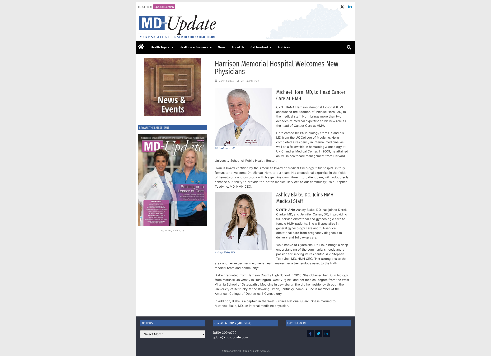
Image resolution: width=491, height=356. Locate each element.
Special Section (164, 6)
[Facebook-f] (310, 333)
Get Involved (259, 47)
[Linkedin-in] (350, 7)
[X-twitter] (342, 7)
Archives (284, 47)
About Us (238, 47)
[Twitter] (318, 333)
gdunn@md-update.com (230, 337)
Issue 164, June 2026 (172, 230)
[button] (349, 47)
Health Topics (160, 47)
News (222, 47)
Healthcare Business (194, 47)
